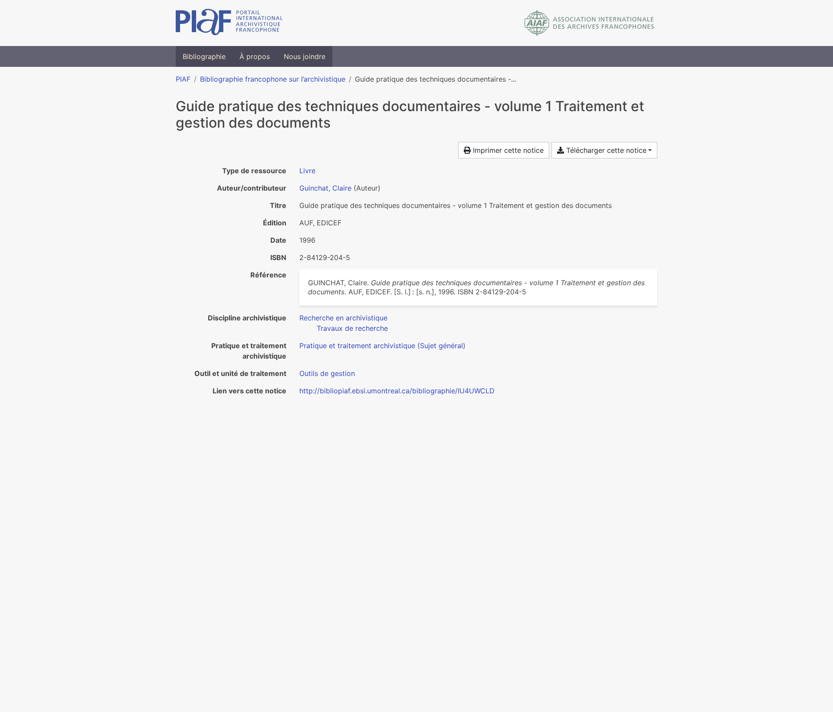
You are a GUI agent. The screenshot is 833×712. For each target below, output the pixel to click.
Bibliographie (204, 56)
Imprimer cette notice (507, 150)
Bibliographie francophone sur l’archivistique (272, 79)
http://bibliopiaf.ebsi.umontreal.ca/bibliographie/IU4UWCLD (397, 390)
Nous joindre (304, 56)
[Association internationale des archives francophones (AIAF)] (589, 23)
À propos (254, 56)
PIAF (183, 79)
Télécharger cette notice (605, 150)
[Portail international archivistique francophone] (229, 23)
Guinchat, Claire (325, 188)
